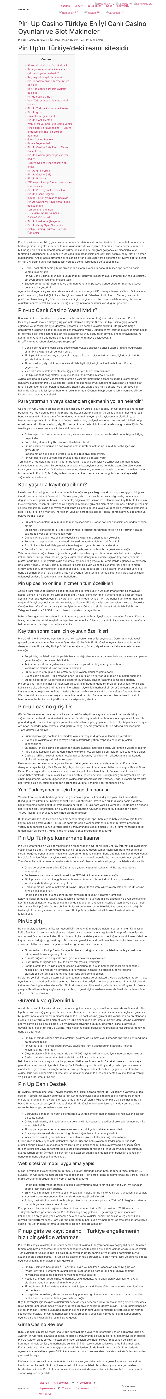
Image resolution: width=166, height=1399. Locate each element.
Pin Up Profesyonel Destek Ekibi (47, 190)
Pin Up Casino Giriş (39, 174)
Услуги (79, 5)
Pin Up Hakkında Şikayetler (44, 221)
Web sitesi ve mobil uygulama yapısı (49, 123)
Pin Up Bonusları (37, 178)
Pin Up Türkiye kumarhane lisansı (47, 108)
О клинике (94, 5)
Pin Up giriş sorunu (39, 170)
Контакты (123, 5)
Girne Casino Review (40, 139)
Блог (109, 5)
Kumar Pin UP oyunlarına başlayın (47, 197)
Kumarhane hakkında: (40, 209)
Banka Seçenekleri (38, 143)
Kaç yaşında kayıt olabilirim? (44, 77)
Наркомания (47, 1388)
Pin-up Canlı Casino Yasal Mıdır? (47, 65)
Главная (64, 5)
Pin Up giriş (34, 112)
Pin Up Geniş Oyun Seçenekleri (46, 225)
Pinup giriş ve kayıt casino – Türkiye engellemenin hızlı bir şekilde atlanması (49, 131)
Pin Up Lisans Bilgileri (40, 194)
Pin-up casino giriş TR (40, 96)
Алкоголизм (61, 1382)
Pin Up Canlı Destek (39, 120)
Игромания (84, 1382)
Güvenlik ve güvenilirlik (41, 116)
